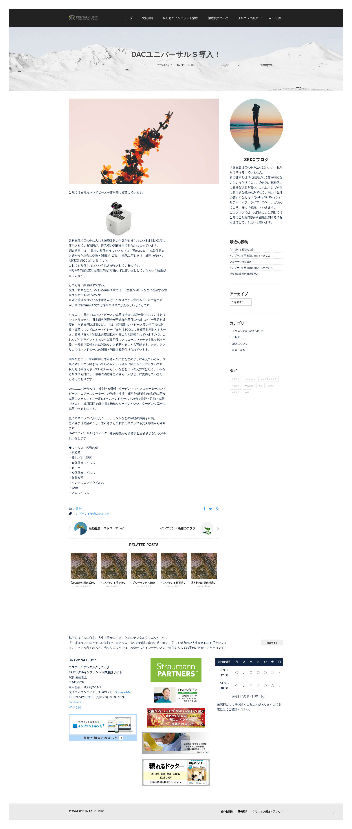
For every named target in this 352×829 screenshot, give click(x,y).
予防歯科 (249, 385)
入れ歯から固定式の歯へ (85, 582)
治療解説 (236, 392)
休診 (260, 385)
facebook (75, 702)
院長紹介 (148, 18)
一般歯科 (236, 385)
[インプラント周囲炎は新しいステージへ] (174, 566)
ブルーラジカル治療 (143, 582)
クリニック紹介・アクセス (267, 811)
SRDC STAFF (188, 65)
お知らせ (103, 513)
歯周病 (271, 385)
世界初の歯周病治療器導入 (206, 582)
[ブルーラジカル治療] (144, 566)
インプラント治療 (84, 513)
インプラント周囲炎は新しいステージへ (184, 582)
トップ (128, 18)
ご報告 (77, 508)
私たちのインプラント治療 (180, 18)
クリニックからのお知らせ (247, 330)
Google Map (124, 692)
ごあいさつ (250, 379)
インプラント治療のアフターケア (182, 528)
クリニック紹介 (248, 18)
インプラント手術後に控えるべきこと (122, 582)
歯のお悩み (227, 811)
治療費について (218, 18)
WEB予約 (274, 18)
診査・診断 (238, 350)
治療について (240, 343)
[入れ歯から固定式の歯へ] (84, 566)
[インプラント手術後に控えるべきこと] (114, 566)
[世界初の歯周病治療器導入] (204, 566)
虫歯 (247, 392)
